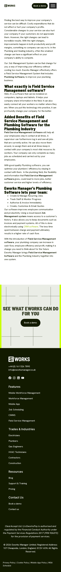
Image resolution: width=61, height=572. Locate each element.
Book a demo (15, 503)
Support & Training (18, 483)
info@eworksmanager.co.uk (22, 369)
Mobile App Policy (39, 562)
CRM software (31, 226)
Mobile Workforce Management (24, 392)
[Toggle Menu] (53, 5)
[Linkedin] (18, 378)
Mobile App (14, 404)
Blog (11, 477)
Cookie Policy (23, 562)
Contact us (14, 509)
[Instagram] (14, 378)
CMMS (12, 415)
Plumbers (13, 440)
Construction (15, 463)
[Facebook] (10, 378)
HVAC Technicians (17, 452)
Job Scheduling (16, 409)
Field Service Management (22, 420)
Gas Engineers (16, 446)
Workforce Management (21, 398)
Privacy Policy (9, 562)
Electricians (14, 435)
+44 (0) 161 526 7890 (19, 366)
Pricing (12, 488)
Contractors (14, 457)
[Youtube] (22, 378)
